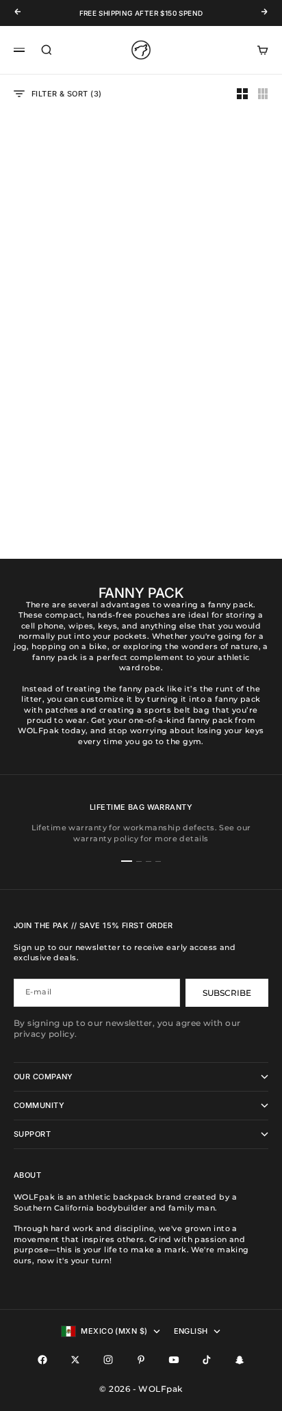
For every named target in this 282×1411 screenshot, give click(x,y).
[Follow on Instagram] (108, 1359)
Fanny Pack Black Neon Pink (211, 272)
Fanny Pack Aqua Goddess (70, 471)
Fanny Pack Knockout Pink (70, 272)
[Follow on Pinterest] (141, 1359)
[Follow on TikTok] (206, 1359)
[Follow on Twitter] (75, 1359)
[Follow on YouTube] (173, 1359)
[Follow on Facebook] (42, 1359)
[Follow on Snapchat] (239, 1359)
